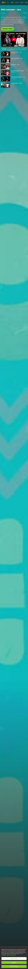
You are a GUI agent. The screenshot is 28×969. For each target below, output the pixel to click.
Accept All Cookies (14, 966)
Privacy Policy (13, 954)
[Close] (26, 947)
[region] (14, 957)
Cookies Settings (14, 958)
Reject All (14, 962)
